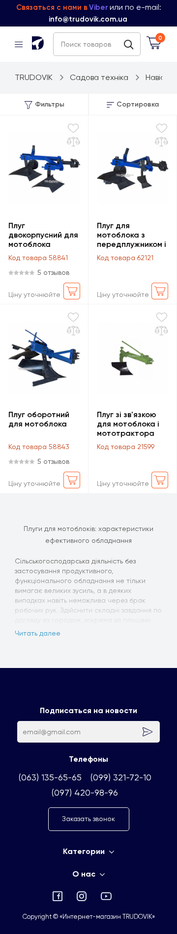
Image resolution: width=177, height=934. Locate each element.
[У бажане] (73, 128)
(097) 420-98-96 (85, 792)
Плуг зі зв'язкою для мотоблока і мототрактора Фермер (128, 424)
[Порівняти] (73, 142)
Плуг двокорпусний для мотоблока (43, 235)
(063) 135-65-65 (50, 777)
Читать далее (37, 633)
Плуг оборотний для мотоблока (38, 419)
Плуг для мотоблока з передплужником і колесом (131, 235)
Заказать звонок (88, 819)
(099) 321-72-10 (120, 777)
